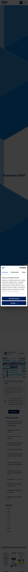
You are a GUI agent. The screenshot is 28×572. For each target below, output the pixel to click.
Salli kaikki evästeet (14, 298)
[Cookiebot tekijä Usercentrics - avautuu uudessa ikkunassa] (19, 268)
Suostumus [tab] (5, 272)
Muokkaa (13, 303)
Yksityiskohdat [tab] (14, 272)
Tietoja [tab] (23, 272)
